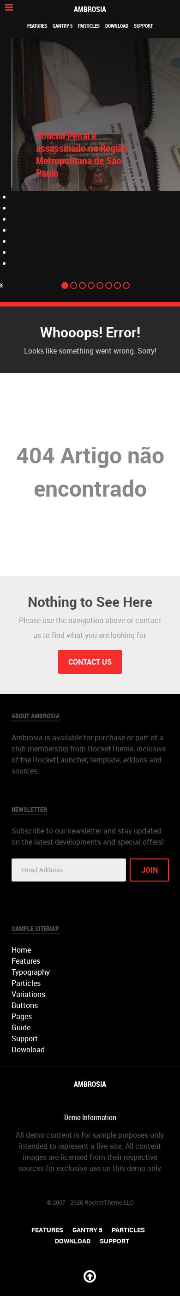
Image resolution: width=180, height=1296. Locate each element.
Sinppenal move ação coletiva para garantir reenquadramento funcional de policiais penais (78, 160)
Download (116, 25)
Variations (28, 994)
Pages (22, 1016)
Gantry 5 (62, 25)
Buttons (25, 1005)
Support (143, 25)
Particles (89, 25)
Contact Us (90, 662)
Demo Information (90, 1117)
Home (21, 950)
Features (37, 25)
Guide (21, 1027)
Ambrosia (90, 9)
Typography (31, 972)
